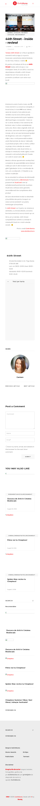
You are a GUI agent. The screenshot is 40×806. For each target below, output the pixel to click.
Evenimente (12, 494)
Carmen (9, 46)
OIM (7, 797)
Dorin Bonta (30, 228)
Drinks (10, 32)
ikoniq (20, 799)
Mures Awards (10, 752)
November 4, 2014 (18, 46)
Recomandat (20, 34)
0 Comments (11, 49)
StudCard (18, 182)
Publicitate (9, 756)
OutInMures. (18, 797)
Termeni (26, 756)
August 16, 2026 (11, 548)
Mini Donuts (24, 180)
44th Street (11, 208)
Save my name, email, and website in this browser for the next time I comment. (19, 449)
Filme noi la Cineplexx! (17, 540)
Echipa (25, 752)
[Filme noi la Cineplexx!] (20, 525)
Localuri (17, 32)
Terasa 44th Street (12, 53)
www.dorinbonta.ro (28, 231)
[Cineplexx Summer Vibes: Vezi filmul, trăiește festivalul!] (20, 693)
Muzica (19, 494)
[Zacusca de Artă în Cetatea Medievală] (20, 484)
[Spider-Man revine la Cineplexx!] (20, 564)
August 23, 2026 (12, 509)
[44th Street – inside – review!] (20, 364)
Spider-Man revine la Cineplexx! (19, 684)
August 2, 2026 (11, 589)
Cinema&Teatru (19, 535)
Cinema (10, 535)
